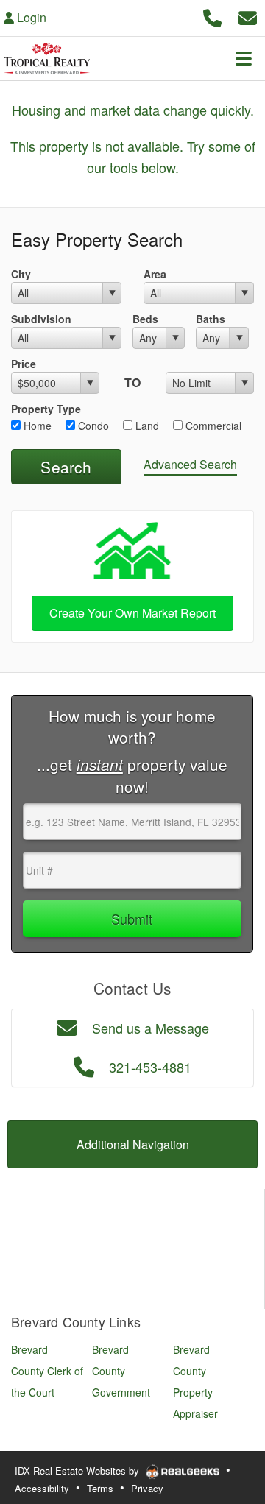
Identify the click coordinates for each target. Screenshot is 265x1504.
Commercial (212, 425)
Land (145, 425)
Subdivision (41, 318)
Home (36, 425)
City (21, 273)
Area (155, 273)
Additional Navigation (133, 1144)
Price (23, 363)
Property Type (46, 408)
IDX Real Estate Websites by (78, 1470)
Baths (210, 318)
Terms (100, 1488)
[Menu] (243, 58)
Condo (92, 425)
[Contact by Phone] (212, 15)
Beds (145, 318)
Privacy (147, 1488)
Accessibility (42, 1488)
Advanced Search (190, 464)
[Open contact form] (248, 15)
